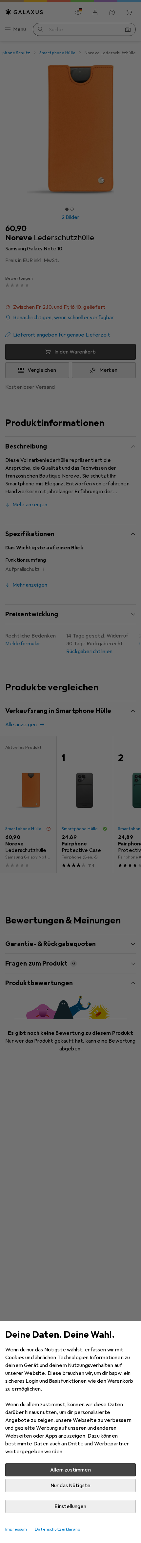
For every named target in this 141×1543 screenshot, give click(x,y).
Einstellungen (70, 1506)
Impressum (16, 1529)
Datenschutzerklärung (57, 1529)
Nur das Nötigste (70, 1485)
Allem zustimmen (70, 1470)
